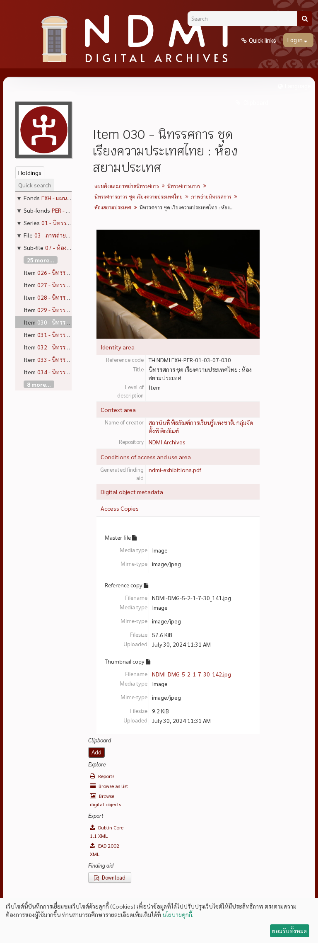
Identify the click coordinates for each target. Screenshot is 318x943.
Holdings (29, 172)
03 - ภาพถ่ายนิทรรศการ (63, 235)
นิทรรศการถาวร (183, 185)
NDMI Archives (167, 442)
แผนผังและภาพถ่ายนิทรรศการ (126, 185)
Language (298, 86)
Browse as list (112, 786)
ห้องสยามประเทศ (112, 207)
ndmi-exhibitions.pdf (175, 469)
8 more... (39, 384)
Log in (295, 40)
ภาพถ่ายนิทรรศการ (211, 196)
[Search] (304, 18)
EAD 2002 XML (104, 849)
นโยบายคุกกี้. (177, 914)
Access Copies (120, 508)
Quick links (262, 40)
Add (96, 752)
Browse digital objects (105, 800)
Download (113, 877)
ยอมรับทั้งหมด (289, 930)
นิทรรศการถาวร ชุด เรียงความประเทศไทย (138, 196)
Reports (105, 776)
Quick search (34, 185)
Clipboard (255, 102)
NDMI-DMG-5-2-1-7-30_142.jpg (191, 674)
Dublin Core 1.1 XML (106, 831)
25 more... (40, 260)
